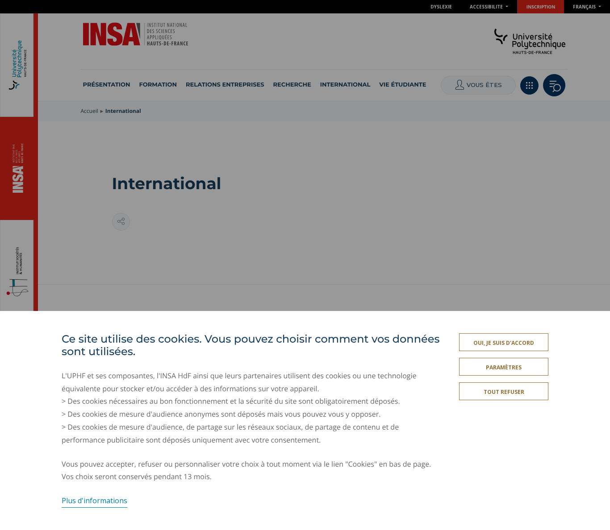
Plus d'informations (94, 500)
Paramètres (504, 367)
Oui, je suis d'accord (503, 343)
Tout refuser (504, 392)
